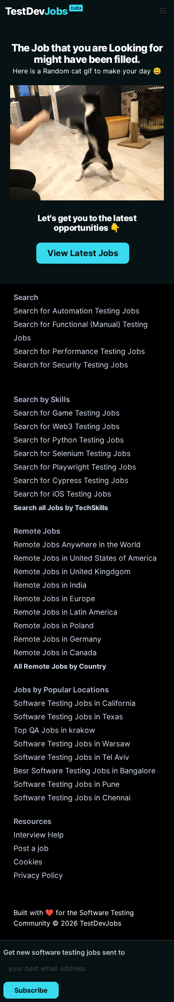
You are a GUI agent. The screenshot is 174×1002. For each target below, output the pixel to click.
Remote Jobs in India (50, 585)
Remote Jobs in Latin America (65, 612)
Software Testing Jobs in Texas (68, 716)
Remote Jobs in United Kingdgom (72, 571)
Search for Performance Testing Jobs (79, 351)
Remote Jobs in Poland (54, 625)
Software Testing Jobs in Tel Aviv (71, 757)
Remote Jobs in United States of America (85, 558)
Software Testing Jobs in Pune (67, 784)
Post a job (31, 848)
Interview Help (39, 834)
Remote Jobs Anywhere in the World (77, 544)
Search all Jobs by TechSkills (61, 507)
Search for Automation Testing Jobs (76, 310)
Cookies (28, 861)
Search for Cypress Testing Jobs (71, 480)
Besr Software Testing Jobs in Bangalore (84, 770)
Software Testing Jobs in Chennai (72, 797)
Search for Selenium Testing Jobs (72, 453)
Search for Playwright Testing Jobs (75, 466)
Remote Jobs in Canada (55, 652)
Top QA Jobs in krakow (54, 730)
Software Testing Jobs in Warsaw (72, 743)
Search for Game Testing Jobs (67, 412)
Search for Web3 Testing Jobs (67, 426)
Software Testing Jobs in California (75, 703)
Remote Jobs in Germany (57, 639)
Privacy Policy (38, 875)
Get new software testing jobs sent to (64, 952)
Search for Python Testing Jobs (69, 439)
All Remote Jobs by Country (60, 666)
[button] (163, 11)
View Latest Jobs (82, 253)
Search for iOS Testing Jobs (62, 493)
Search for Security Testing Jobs (71, 364)
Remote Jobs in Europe (54, 598)
